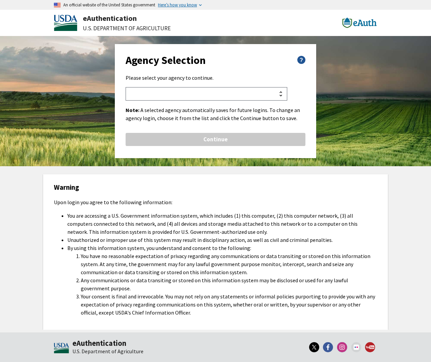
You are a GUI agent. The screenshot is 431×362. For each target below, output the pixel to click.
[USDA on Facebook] (328, 347)
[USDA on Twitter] (314, 347)
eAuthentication (110, 18)
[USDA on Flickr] (356, 347)
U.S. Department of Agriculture (127, 28)
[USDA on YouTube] (370, 347)
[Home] (61, 348)
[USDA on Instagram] (342, 347)
